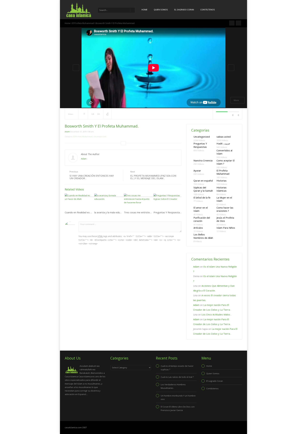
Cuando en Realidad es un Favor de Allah (87, 212)
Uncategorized (201, 136)
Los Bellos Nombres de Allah (203, 236)
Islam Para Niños (225, 227)
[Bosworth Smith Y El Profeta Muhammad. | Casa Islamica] (78, 9)
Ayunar (197, 170)
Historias (221, 180)
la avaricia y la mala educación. (110, 212)
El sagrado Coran (184, 9)
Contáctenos (207, 9)
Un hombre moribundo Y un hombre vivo (178, 397)
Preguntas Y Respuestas (200, 145)
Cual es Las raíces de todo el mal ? (177, 377)
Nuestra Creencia (203, 160)
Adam (67, 131)
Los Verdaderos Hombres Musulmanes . (173, 386)
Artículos (198, 227)
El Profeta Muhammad (83, 23)
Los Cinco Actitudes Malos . (216, 314)
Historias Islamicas (221, 189)
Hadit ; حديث (223, 143)
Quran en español (203, 180)
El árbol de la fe (201, 197)
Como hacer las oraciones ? (224, 209)
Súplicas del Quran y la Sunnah (203, 189)
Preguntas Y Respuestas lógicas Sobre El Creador (181, 212)
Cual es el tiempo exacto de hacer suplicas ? (177, 367)
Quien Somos (161, 9)
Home (144, 9)
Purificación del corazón (201, 219)
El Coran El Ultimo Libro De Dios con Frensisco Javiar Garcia (178, 408)
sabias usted (223, 136)
